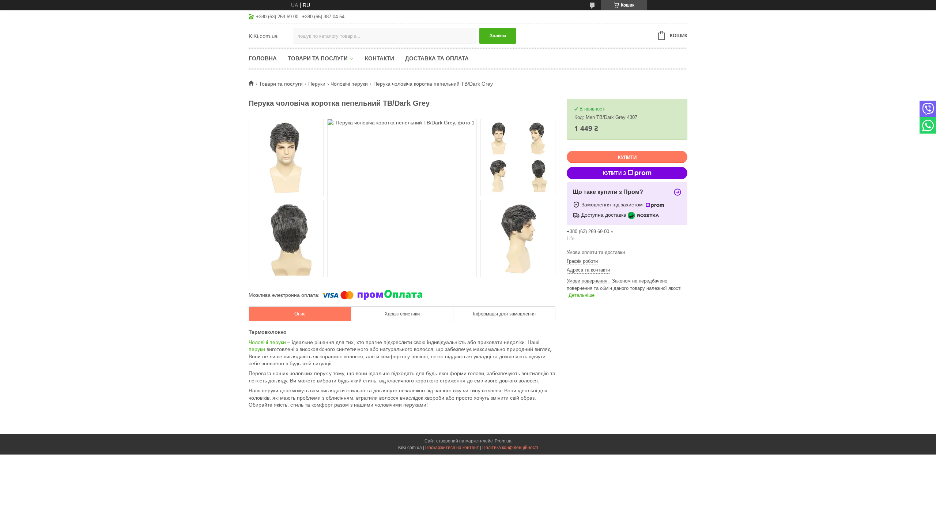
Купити (627, 157)
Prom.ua (503, 441)
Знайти (498, 35)
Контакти (379, 58)
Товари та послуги (318, 58)
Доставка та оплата (437, 58)
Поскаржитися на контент (452, 447)
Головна (263, 58)
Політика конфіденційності (510, 447)
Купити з (614, 173)
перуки (257, 349)
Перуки (316, 84)
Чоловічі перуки (349, 84)
